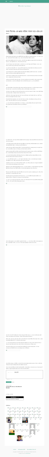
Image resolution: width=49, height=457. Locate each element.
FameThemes (28, 453)
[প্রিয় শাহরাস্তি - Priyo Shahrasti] (24, 5)
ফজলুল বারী (7, 33)
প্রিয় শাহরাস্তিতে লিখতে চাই (31, 449)
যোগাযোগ (14, 449)
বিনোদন (13, 382)
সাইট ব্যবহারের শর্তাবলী (21, 449)
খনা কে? (17, 397)
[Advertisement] (24, 17)
